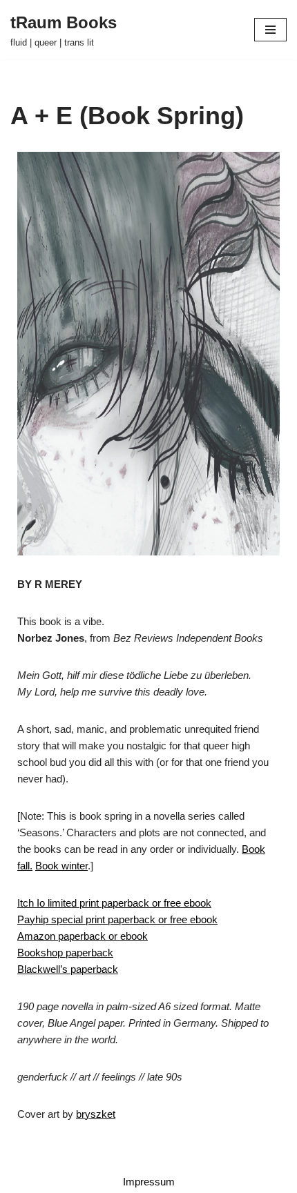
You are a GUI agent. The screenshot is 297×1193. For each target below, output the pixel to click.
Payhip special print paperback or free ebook (117, 919)
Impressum (149, 1181)
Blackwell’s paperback (67, 969)
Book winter (61, 865)
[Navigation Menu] (270, 29)
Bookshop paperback (65, 952)
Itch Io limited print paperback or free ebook (114, 903)
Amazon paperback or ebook (82, 936)
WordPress (193, 1157)
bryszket (95, 1114)
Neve (91, 1157)
